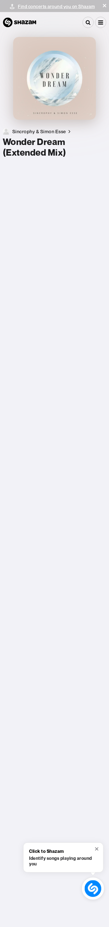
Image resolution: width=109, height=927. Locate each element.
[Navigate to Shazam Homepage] (19, 22)
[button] (104, 5)
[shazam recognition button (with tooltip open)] (93, 888)
